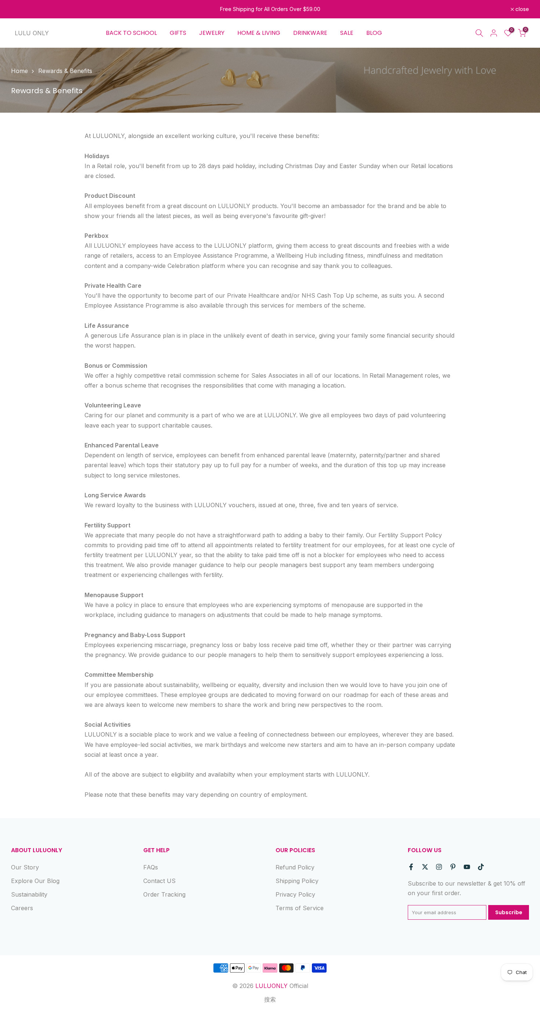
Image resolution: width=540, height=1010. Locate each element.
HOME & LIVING (258, 33)
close (21, 9)
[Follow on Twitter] (425, 866)
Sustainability (29, 894)
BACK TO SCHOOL (131, 33)
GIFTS (178, 33)
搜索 (270, 999)
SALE (346, 33)
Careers (22, 908)
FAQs (150, 867)
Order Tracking (164, 894)
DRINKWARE (310, 33)
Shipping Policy (297, 880)
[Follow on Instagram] (439, 866)
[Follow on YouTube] (467, 866)
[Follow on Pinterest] (453, 866)
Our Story (25, 867)
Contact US (159, 880)
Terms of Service (300, 908)
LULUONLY (271, 985)
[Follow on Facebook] (411, 866)
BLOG (374, 33)
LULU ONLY (32, 33)
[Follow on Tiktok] (481, 866)
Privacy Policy (295, 894)
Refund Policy (295, 867)
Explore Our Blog (35, 880)
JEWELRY (211, 33)
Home (19, 71)
